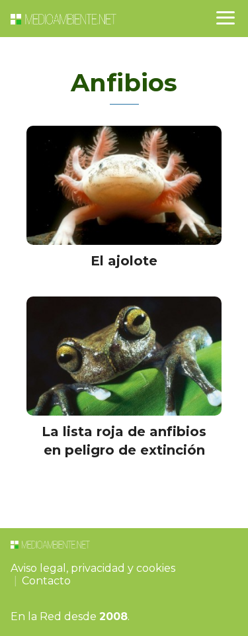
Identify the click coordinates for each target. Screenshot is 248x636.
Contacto (46, 580)
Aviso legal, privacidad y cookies (93, 568)
